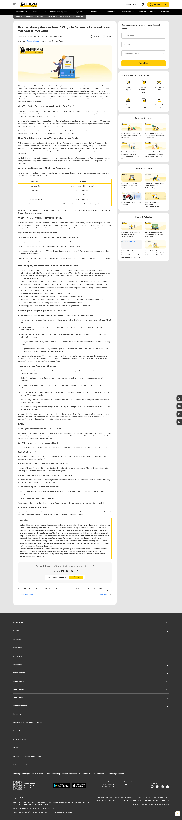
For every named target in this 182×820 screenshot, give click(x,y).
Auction (40, 774)
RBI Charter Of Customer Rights (27, 756)
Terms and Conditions (104, 797)
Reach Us (165, 800)
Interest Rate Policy (143, 797)
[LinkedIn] (77, 571)
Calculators (126, 12)
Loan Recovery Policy (160, 797)
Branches (17, 639)
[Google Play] (61, 787)
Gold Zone (17, 648)
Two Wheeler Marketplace (56, 12)
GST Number (98, 774)
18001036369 (108, 787)
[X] (63, 571)
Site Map (130, 797)
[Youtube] (152, 788)
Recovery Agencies (151, 800)
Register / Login (160, 4)
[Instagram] (73, 571)
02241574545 (124, 785)
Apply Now (143, 63)
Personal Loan (33, 41)
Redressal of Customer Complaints (28, 722)
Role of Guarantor (21, 765)
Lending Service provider (23, 774)
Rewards (111, 12)
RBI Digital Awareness (22, 748)
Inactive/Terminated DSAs (131, 800)
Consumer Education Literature (107, 800)
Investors (165, 12)
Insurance (95, 12)
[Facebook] (68, 571)
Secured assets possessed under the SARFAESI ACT (68, 774)
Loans (34, 12)
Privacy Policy (119, 797)
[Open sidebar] (15, 5)
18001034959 (108, 785)
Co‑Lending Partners (115, 774)
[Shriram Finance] (28, 5)
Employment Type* (132, 53)
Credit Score (19, 740)
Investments (18, 12)
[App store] (79, 787)
